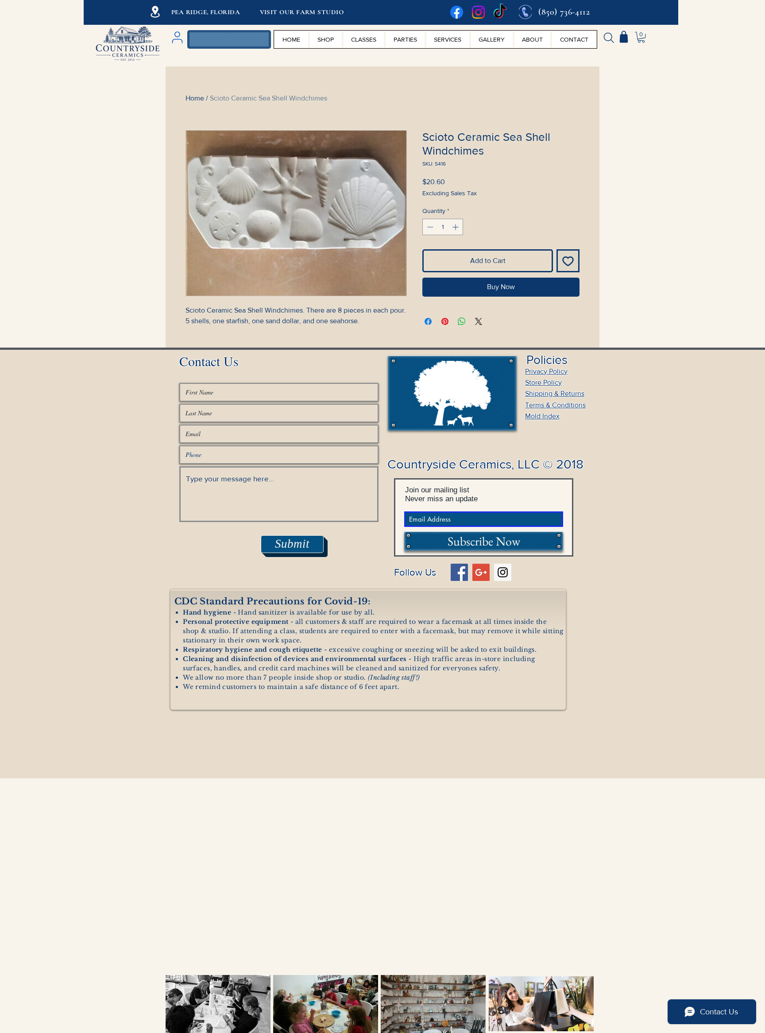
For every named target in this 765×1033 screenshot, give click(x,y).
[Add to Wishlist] (568, 260)
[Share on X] (478, 321)
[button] (641, 37)
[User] (177, 37)
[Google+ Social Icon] (481, 572)
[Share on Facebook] (428, 321)
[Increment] (456, 227)
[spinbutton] (443, 227)
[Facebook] (456, 12)
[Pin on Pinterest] (445, 321)
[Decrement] (429, 227)
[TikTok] (500, 12)
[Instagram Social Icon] (502, 572)
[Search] (608, 37)
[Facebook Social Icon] (459, 572)
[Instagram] (478, 12)
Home (194, 98)
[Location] (155, 12)
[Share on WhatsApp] (461, 321)
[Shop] (624, 36)
